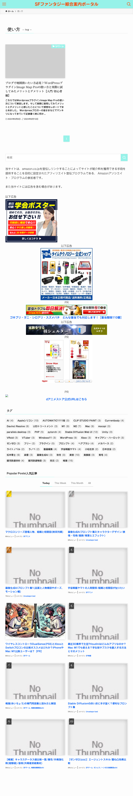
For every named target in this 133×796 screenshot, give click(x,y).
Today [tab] (46, 483)
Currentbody (114, 421)
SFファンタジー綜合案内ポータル (66, 4)
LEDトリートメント (45, 426)
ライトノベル (16, 449)
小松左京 (91, 449)
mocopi (104, 426)
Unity (107, 432)
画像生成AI (45, 455)
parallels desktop (19, 432)
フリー (29, 443)
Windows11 (47, 438)
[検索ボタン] (129, 4)
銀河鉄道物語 (37, 461)
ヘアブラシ (86, 443)
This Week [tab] (60, 483)
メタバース (105, 443)
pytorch (54, 432)
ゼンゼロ (13, 443)
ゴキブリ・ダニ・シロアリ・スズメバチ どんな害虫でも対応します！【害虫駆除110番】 (66, 317)
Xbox (86, 438)
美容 (74, 455)
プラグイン (47, 443)
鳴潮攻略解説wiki (37, 708)
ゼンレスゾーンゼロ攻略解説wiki (105, 767)
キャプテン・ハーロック (109, 438)
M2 (77, 426)
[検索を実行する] (124, 157)
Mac (89, 426)
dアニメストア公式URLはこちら (66, 399)
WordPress (68, 438)
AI (10, 421)
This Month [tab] (77, 483)
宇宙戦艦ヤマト (71, 449)
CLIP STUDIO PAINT (87, 421)
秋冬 (61, 455)
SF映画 (88, 656)
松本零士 (13, 455)
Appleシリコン (28, 421)
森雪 (28, 455)
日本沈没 (109, 449)
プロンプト (66, 443)
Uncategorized (92, 540)
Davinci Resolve (18, 426)
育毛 (103, 455)
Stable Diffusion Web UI (81, 432)
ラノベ (34, 449)
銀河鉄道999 (15, 461)
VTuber (28, 438)
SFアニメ (26, 536)
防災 (54, 461)
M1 (65, 426)
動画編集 (50, 449)
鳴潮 (68, 461)
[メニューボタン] (4, 4)
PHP (39, 432)
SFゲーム (26, 656)
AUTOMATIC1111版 (56, 421)
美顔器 (89, 455)
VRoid (12, 438)
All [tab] (89, 483)
